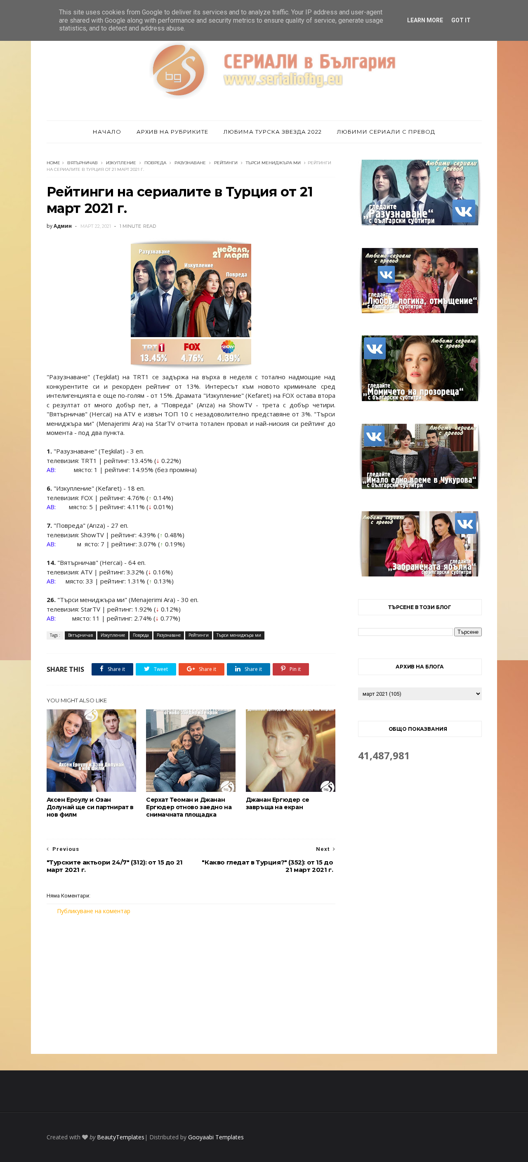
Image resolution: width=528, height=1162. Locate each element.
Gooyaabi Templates (216, 1137)
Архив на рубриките (172, 131)
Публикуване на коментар (93, 911)
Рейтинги (226, 162)
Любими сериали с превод (386, 131)
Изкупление (121, 162)
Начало (107, 131)
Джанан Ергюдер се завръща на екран (277, 803)
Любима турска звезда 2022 (273, 131)
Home (53, 162)
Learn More (425, 20)
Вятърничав (82, 162)
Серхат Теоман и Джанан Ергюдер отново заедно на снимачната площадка (188, 807)
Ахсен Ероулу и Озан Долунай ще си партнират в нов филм (90, 807)
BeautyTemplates (120, 1137)
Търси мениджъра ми (273, 162)
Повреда (155, 162)
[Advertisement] (191, 984)
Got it (461, 20)
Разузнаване (190, 162)
